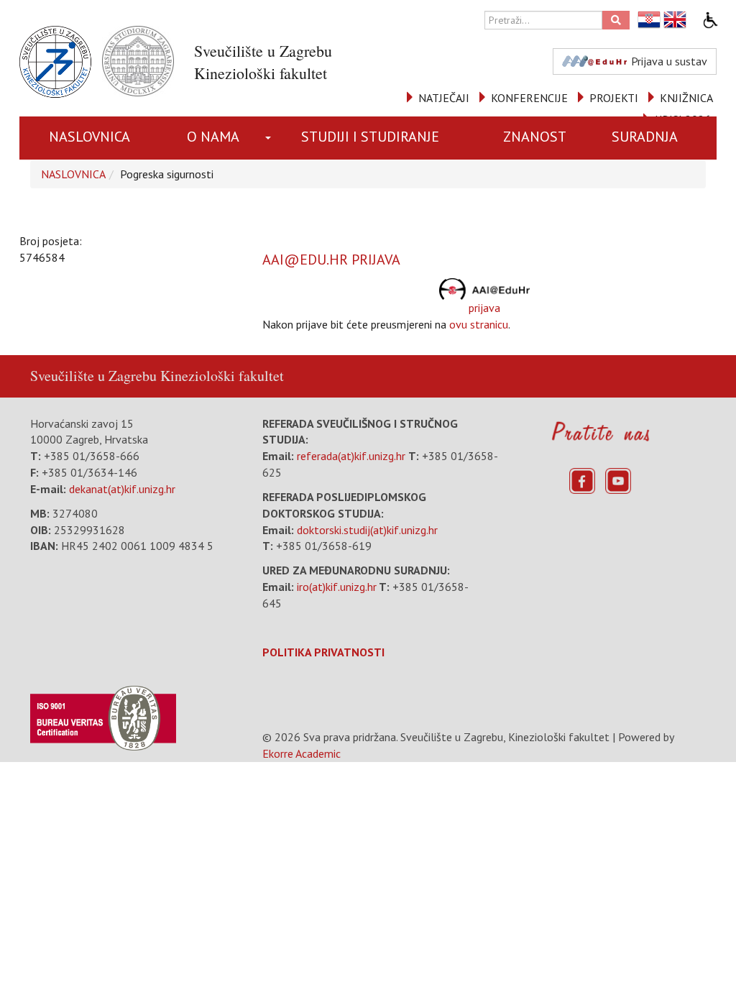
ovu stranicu (478, 324)
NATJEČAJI (443, 98)
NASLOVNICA (89, 136)
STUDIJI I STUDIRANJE (370, 136)
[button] (269, 138)
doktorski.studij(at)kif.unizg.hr (367, 530)
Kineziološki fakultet (222, 375)
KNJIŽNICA (686, 98)
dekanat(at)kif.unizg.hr (122, 489)
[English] (675, 20)
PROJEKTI (613, 98)
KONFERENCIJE (529, 98)
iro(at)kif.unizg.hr (337, 586)
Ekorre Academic (301, 753)
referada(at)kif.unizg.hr (351, 456)
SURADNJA (645, 136)
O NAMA (213, 136)
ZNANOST (534, 136)
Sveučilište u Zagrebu (93, 375)
